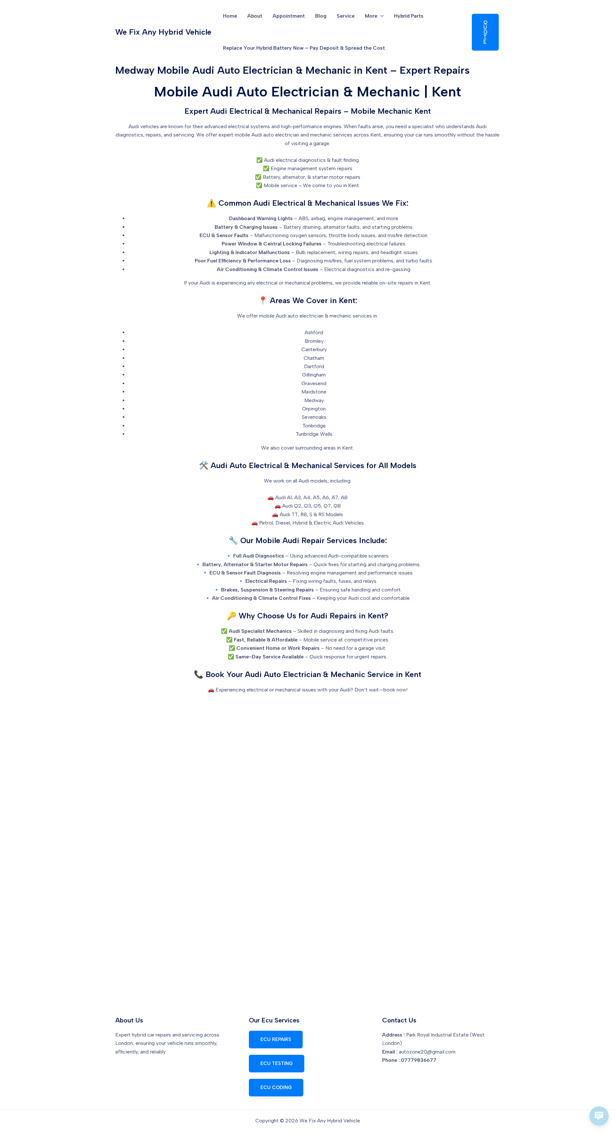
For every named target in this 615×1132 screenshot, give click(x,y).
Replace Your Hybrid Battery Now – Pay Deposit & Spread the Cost (304, 48)
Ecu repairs (275, 1039)
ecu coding (276, 1087)
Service (346, 16)
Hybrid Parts (408, 16)
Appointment (289, 16)
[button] (380, 16)
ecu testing (276, 1063)
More (371, 16)
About (254, 16)
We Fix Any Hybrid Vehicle (163, 32)
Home (230, 16)
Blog (320, 16)
